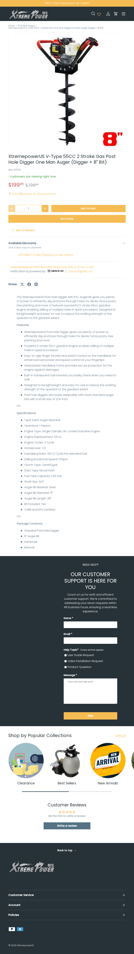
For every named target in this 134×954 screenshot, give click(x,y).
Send (90, 715)
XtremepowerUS (25, 945)
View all (121, 736)
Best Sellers (67, 783)
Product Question (79, 667)
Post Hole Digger (26, 26)
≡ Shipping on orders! (45, 255)
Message (69, 675)
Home (11, 26)
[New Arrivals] (107, 760)
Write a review (67, 826)
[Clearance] (26, 760)
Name (67, 618)
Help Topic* (83, 650)
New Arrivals (108, 783)
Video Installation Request (85, 661)
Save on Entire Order (52, 267)
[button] (116, 14)
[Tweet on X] (22, 284)
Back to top (65, 850)
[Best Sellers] (67, 760)
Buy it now (67, 218)
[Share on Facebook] (29, 284)
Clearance (26, 783)
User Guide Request (81, 655)
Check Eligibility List (80, 271)
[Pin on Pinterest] (36, 284)
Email (67, 634)
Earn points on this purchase (32, 194)
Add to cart (88, 208)
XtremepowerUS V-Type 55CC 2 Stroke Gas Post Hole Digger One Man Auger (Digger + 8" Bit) (55, 28)
